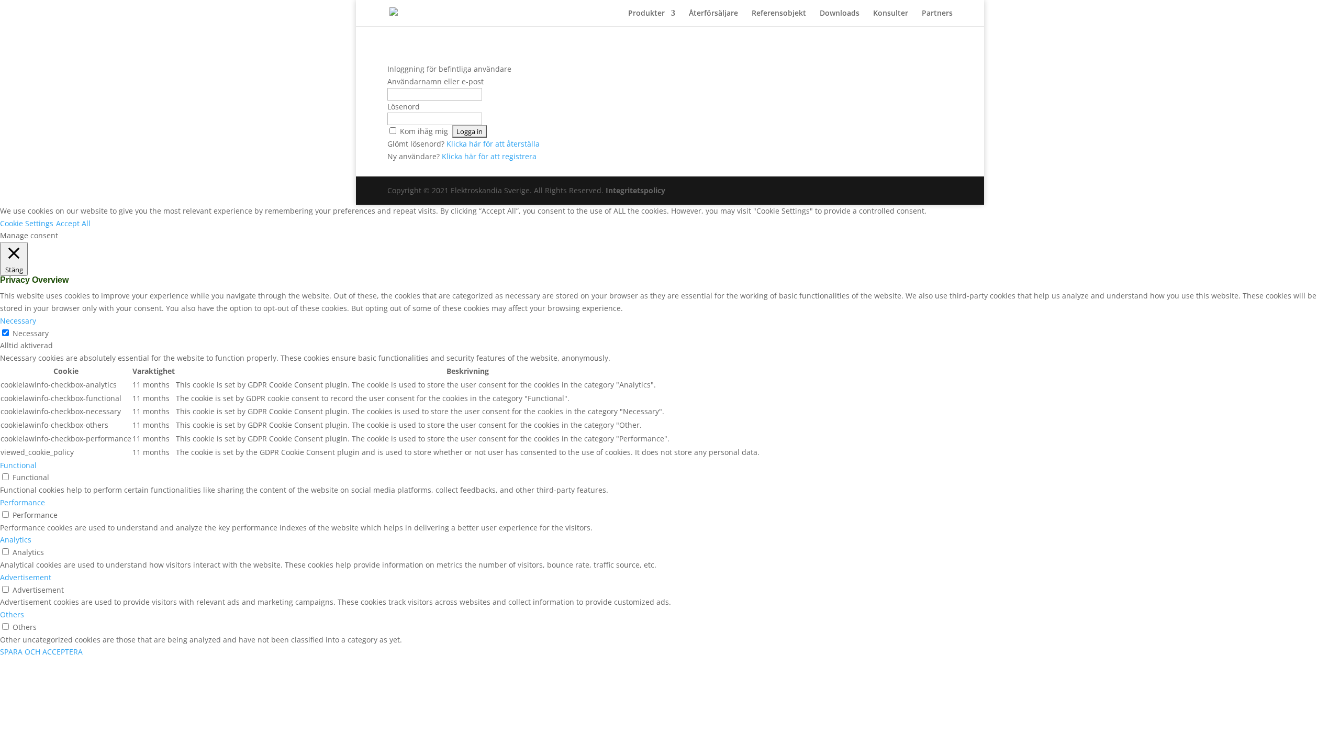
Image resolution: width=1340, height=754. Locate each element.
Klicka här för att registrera (489, 156)
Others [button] (12, 614)
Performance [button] (22, 502)
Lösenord (403, 107)
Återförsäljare (713, 13)
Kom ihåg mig (424, 131)
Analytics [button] (15, 540)
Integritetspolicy (635, 190)
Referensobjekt (779, 13)
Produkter (646, 13)
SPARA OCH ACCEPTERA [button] (41, 652)
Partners (937, 13)
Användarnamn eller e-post (435, 81)
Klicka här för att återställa (493, 144)
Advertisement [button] (25, 577)
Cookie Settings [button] (26, 223)
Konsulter (890, 13)
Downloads (839, 13)
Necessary (31, 333)
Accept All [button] (73, 223)
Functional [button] (18, 465)
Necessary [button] (18, 321)
